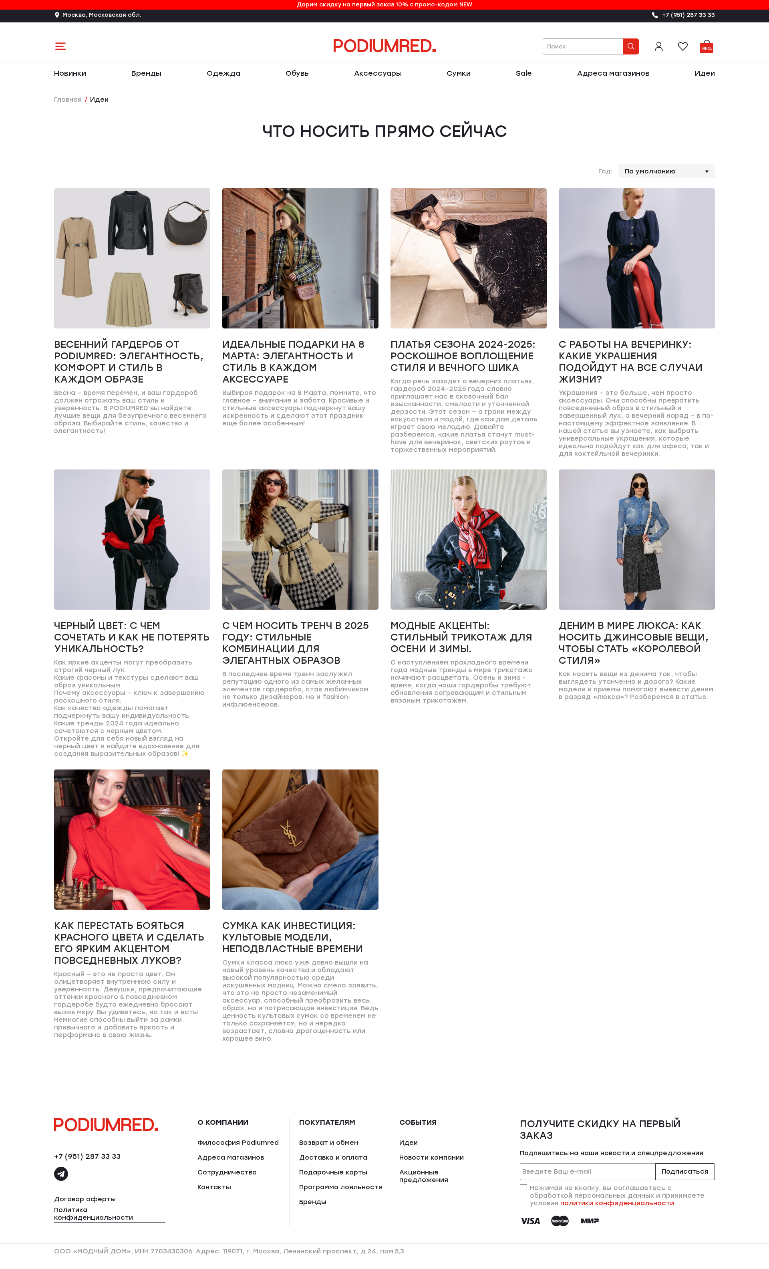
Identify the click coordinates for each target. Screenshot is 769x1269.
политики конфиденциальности (617, 1203)
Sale (524, 73)
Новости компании (431, 1157)
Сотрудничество (227, 1172)
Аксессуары (378, 73)
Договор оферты (85, 1199)
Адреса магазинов (613, 73)
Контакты (214, 1187)
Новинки (70, 73)
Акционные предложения (423, 1176)
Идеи (705, 73)
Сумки (459, 73)
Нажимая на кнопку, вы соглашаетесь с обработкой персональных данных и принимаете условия (617, 1195)
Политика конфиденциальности (93, 1213)
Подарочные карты (333, 1172)
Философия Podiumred (238, 1142)
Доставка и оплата (333, 1157)
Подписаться (685, 1171)
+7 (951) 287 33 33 (87, 1156)
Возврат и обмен (328, 1142)
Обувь (297, 73)
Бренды (146, 73)
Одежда (223, 73)
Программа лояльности (340, 1187)
